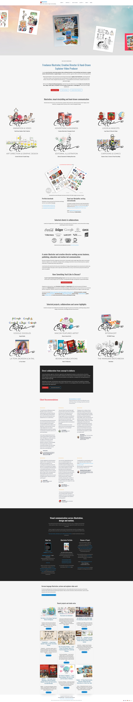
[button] (63, 3)
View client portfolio (75, 245)
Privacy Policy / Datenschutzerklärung (66, 699)
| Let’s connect (47, 552)
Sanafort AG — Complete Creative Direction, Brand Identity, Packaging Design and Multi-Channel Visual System (84, 639)
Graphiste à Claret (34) (46, 555)
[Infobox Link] (22, 119)
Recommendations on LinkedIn (75, 399)
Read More (48, 628)
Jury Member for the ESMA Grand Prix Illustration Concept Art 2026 (84, 619)
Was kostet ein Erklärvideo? (66, 616)
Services (69, 567)
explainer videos (89, 547)
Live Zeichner (86, 567)
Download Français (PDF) (66, 562)
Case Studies (60, 38)
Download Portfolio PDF (55, 387)
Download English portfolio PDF (49, 205)
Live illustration (81, 567)
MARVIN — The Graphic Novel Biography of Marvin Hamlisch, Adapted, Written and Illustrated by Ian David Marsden (49, 681)
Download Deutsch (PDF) (66, 561)
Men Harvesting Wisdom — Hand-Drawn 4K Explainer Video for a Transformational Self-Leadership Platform (66, 649)
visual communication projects (86, 548)
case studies (89, 555)
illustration (84, 547)
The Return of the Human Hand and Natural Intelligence (49, 619)
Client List (48, 562)
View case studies (52, 533)
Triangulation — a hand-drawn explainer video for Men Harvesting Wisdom (48, 643)
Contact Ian (45, 387)
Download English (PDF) (66, 559)
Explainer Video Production (76, 90)
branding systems (48, 568)
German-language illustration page (48, 595)
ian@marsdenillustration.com (75, 210)
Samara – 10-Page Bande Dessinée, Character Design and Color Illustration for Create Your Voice (84, 681)
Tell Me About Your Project (66, 282)
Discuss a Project (55, 90)
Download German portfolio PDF (49, 206)
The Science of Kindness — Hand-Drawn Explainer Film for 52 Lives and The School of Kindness (66, 677)
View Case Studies (64, 90)
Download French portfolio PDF (49, 208)
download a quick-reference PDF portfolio (63, 533)
